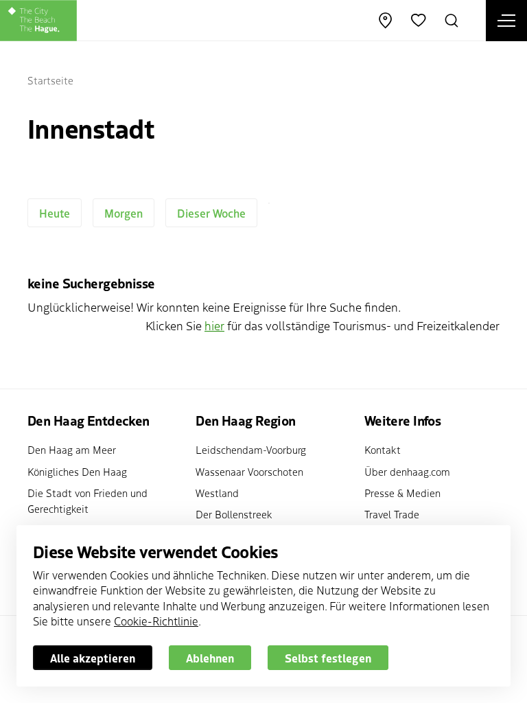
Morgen (123, 212)
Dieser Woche (211, 212)
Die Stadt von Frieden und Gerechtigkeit (87, 500)
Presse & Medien (402, 492)
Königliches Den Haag (77, 471)
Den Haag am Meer (71, 449)
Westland (217, 492)
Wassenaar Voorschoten (249, 471)
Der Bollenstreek (234, 514)
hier (214, 325)
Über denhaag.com (407, 471)
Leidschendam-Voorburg (251, 449)
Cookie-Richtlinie (156, 620)
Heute (54, 212)
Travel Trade (391, 514)
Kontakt (382, 449)
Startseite (50, 80)
